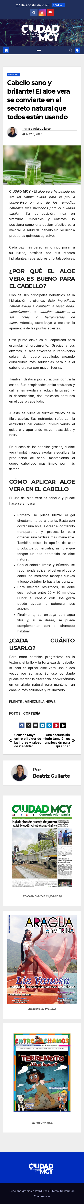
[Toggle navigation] (39, 50)
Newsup (65, 1191)
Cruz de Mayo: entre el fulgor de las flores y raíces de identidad (27, 740)
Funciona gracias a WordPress (30, 1191)
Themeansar (42, 1196)
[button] (70, 50)
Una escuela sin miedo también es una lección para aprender (56, 740)
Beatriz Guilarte (39, 128)
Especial (13, 74)
